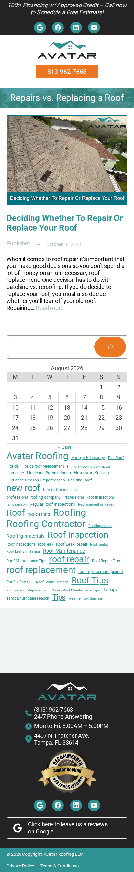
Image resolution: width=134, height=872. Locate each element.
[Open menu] (125, 45)
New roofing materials (60, 490)
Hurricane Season (91, 472)
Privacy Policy (20, 865)
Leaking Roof (80, 480)
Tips (59, 597)
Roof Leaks (99, 544)
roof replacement (41, 570)
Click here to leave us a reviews (68, 824)
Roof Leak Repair (71, 544)
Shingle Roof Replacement (28, 590)
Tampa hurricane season (28, 598)
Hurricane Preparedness (49, 472)
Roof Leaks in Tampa (23, 552)
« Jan (64, 447)
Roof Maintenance (64, 551)
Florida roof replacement (42, 466)
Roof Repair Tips (106, 561)
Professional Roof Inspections (89, 497)
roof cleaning (39, 514)
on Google (41, 831)
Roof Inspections (21, 544)
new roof (23, 488)
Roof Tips (90, 580)
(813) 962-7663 (53, 709)
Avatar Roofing (37, 455)
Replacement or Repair (96, 505)
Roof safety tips (20, 582)
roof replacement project (100, 571)
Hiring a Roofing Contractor (88, 467)
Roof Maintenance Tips (26, 561)
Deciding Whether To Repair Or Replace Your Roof (65, 223)
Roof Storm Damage (52, 582)
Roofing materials (26, 536)
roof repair (69, 559)
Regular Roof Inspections (52, 504)
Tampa (111, 590)
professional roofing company (33, 497)
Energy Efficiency (88, 457)
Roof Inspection (77, 535)
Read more (50, 307)
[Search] (110, 347)
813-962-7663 (67, 71)
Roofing (69, 512)
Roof (16, 513)
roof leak (45, 544)
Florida (13, 466)
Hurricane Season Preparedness (36, 480)
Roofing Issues (100, 526)
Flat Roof (116, 458)
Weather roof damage (85, 599)
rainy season (17, 505)
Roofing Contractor (46, 523)
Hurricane (15, 472)
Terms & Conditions (59, 865)
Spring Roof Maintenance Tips (76, 590)
